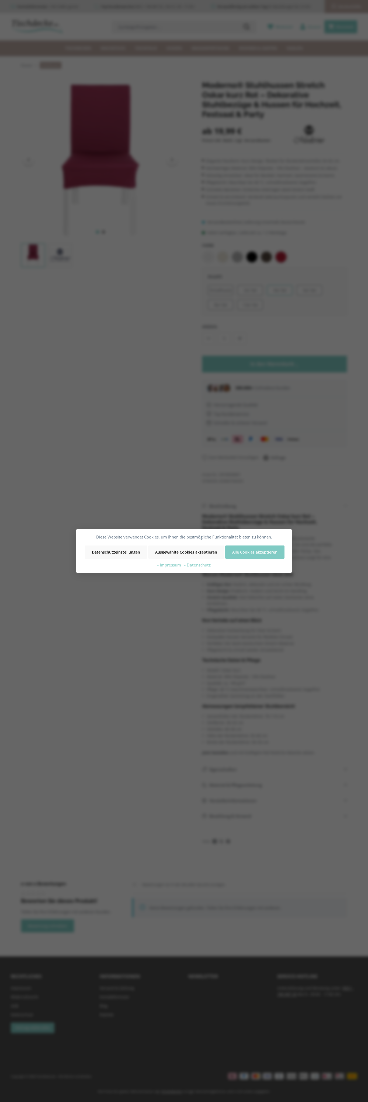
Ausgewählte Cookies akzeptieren (186, 552)
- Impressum (169, 565)
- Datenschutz (197, 565)
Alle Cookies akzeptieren (254, 552)
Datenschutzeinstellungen (116, 552)
